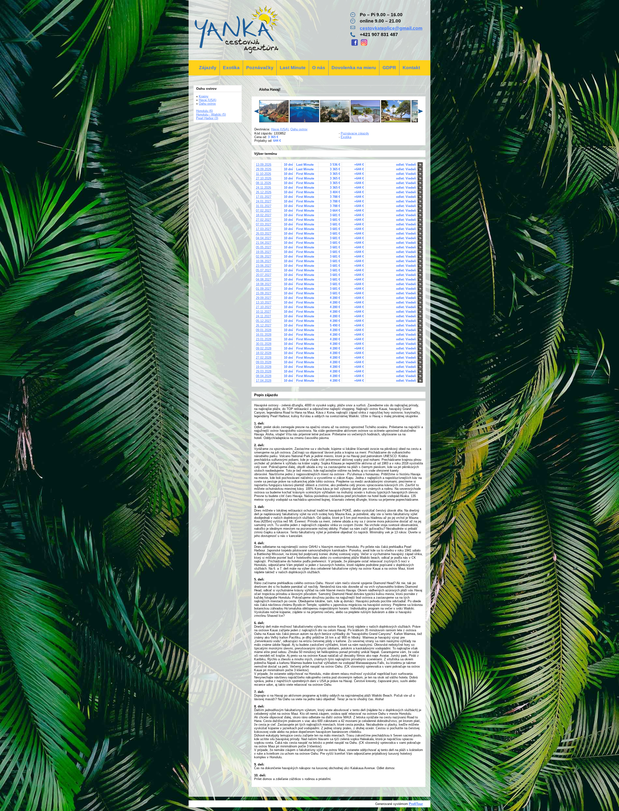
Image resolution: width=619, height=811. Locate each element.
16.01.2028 (263, 334)
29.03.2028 (263, 371)
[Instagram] (364, 45)
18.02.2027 (263, 215)
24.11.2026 (263, 187)
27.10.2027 (263, 307)
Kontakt (411, 67)
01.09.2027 (263, 288)
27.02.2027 (263, 220)
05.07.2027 (263, 270)
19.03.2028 (263, 367)
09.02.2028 (263, 348)
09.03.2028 (263, 362)
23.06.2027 (263, 266)
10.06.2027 (263, 261)
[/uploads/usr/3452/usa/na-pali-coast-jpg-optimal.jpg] (274, 121)
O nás (318, 67)
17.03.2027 (263, 229)
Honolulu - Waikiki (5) (211, 114)
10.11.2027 (263, 311)
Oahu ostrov (299, 129)
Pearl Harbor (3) (207, 118)
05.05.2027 (263, 247)
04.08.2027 (263, 279)
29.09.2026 (263, 169)
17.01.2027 (263, 197)
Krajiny (203, 96)
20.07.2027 (263, 275)
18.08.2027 (263, 284)
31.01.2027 (263, 206)
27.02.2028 (263, 357)
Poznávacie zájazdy (355, 133)
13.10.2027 (263, 302)
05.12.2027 (263, 321)
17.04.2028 (263, 380)
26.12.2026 (263, 192)
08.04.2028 (263, 376)
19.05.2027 (263, 252)
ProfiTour (416, 804)
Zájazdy (207, 67)
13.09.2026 (263, 164)
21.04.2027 (263, 243)
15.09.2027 (263, 293)
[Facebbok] (354, 45)
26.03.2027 (263, 233)
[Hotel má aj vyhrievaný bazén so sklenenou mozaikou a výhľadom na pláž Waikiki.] (335, 121)
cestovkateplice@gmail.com (391, 28)
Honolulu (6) (204, 111)
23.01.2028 (263, 339)
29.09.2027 (263, 298)
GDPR (389, 67)
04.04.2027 (263, 238)
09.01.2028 (263, 330)
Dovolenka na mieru (354, 67)
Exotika (231, 67)
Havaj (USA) (279, 129)
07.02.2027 (263, 210)
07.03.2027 (263, 224)
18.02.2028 (263, 353)
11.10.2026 (263, 174)
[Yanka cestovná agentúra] (236, 30)
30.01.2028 (263, 344)
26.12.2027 (263, 325)
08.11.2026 (263, 183)
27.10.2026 (263, 178)
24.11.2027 (263, 316)
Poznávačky (259, 67)
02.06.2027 (263, 256)
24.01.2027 (263, 201)
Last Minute (293, 67)
